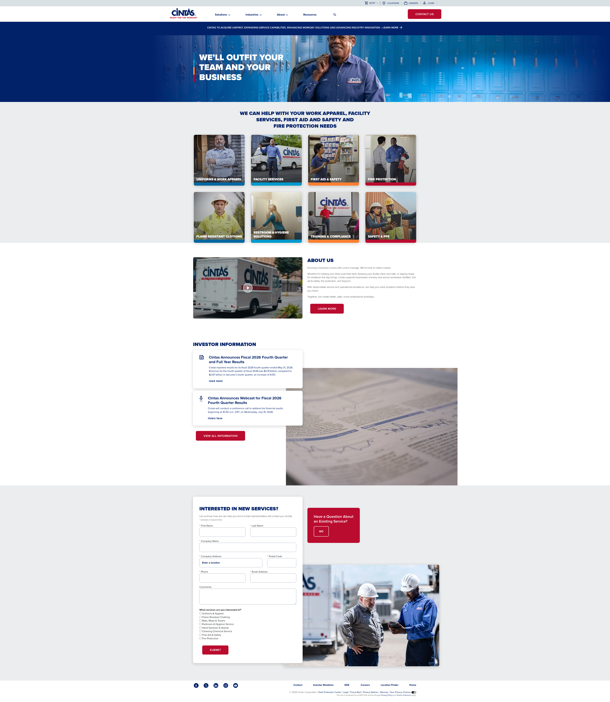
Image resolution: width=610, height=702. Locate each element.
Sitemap (384, 692)
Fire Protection (209, 638)
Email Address (260, 571)
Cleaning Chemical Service (216, 631)
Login (431, 3)
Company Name (210, 541)
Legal (345, 692)
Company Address (211, 556)
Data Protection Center (329, 692)
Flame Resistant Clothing (215, 617)
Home (412, 685)
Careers (413, 3)
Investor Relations (323, 685)
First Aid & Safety (211, 635)
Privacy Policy (387, 695)
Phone (204, 571)
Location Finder (389, 685)
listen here (221, 418)
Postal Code (275, 556)
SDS (347, 685)
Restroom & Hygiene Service (217, 624)
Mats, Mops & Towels (213, 620)
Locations (393, 3)
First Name (207, 525)
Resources (310, 15)
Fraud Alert (355, 692)
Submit (215, 650)
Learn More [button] (327, 309)
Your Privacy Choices (400, 692)
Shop (372, 3)
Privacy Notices (370, 692)
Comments (205, 587)
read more (216, 381)
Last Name (257, 525)
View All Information (220, 436)
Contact (424, 14)
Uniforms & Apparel (212, 613)
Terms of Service (404, 695)
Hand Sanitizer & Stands (215, 627)
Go (321, 531)
